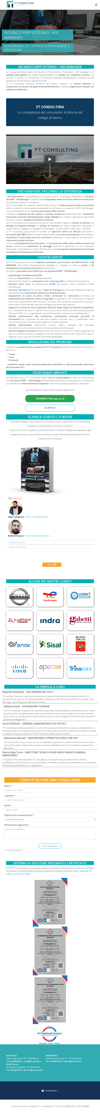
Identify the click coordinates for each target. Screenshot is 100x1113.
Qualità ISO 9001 (70, 871)
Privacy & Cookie (18, 1106)
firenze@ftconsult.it (33, 1070)
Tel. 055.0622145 (14, 1070)
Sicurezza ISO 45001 (22, 874)
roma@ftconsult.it (32, 1061)
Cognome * (9, 795)
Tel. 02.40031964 (53, 1061)
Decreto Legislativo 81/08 (34, 80)
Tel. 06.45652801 (14, 1061)
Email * (7, 805)
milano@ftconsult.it (72, 1061)
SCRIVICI (50, 407)
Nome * (8, 786)
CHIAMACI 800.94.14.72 (50, 398)
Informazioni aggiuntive (16, 825)
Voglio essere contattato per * (19, 815)
